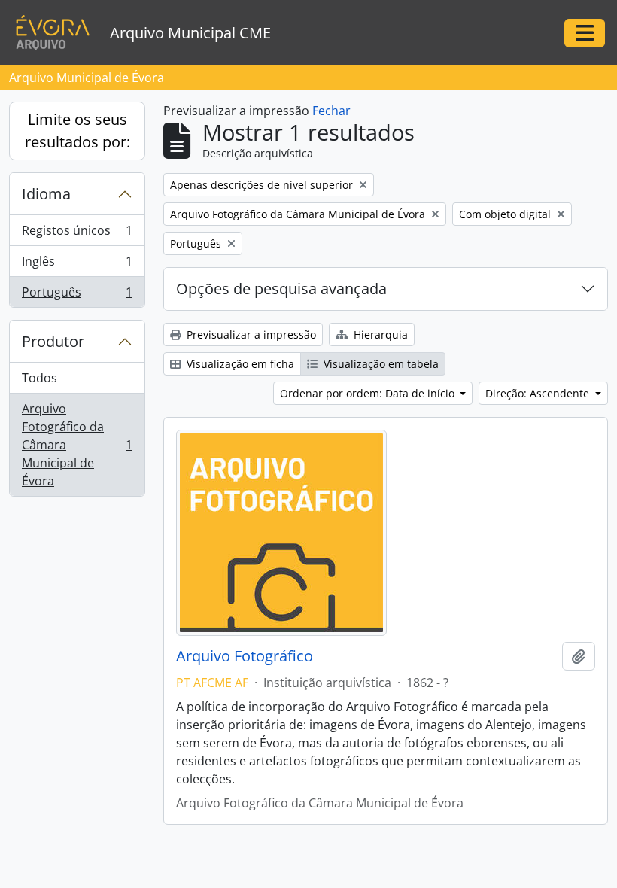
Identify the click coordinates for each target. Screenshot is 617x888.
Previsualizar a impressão (250, 334)
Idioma (46, 194)
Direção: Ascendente (538, 393)
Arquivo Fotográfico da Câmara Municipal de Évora (76, 444)
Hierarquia (379, 334)
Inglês (76, 265)
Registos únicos (76, 234)
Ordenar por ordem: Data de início (368, 393)
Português (76, 295)
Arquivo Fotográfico (244, 656)
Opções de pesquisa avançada (281, 288)
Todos (39, 377)
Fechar (331, 110)
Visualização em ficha (239, 364)
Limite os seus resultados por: (77, 130)
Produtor (53, 341)
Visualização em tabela (380, 364)
